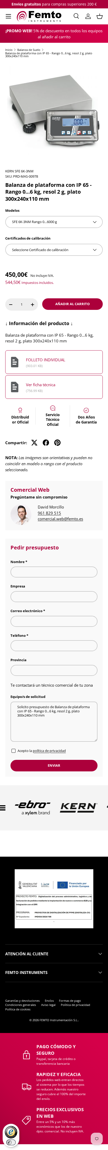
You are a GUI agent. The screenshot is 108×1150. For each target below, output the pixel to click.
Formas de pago (70, 1001)
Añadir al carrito (72, 303)
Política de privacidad (75, 1005)
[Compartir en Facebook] (46, 442)
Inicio (9, 49)
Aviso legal (48, 1005)
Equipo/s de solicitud (27, 696)
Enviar (54, 765)
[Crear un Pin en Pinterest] (57, 442)
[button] (99, 16)
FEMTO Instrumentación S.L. (59, 1020)
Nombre (17, 561)
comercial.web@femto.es (60, 518)
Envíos (49, 1001)
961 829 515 (49, 513)
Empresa (17, 586)
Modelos (12, 210)
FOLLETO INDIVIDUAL (45, 359)
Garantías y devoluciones (22, 1001)
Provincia (18, 660)
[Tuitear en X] (34, 442)
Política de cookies (17, 1009)
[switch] (11, 1142)
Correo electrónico (26, 610)
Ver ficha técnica (40, 384)
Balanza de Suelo (28, 49)
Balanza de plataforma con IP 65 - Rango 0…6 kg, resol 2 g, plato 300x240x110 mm (48, 55)
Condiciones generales (20, 1005)
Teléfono (18, 635)
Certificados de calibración (28, 238)
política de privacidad (49, 750)
